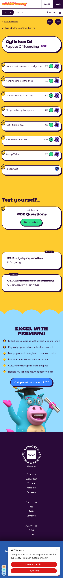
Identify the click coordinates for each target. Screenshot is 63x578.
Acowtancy (14, 4)
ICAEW (31, 534)
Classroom (51, 12)
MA (18, 12)
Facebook (31, 474)
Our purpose (31, 502)
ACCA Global (32, 526)
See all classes (11, 21)
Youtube (31, 483)
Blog (32, 507)
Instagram (32, 487)
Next (58, 22)
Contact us (32, 515)
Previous (50, 22)
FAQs (31, 511)
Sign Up (47, 4)
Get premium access (31, 382)
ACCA (8, 12)
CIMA (31, 530)
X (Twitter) (31, 479)
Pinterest (31, 492)
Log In (58, 4)
